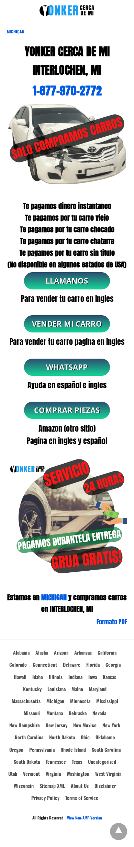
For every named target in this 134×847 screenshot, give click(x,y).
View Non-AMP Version (84, 817)
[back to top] (118, 831)
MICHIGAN (54, 597)
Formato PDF (112, 621)
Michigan (15, 31)
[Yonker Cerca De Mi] (67, 10)
